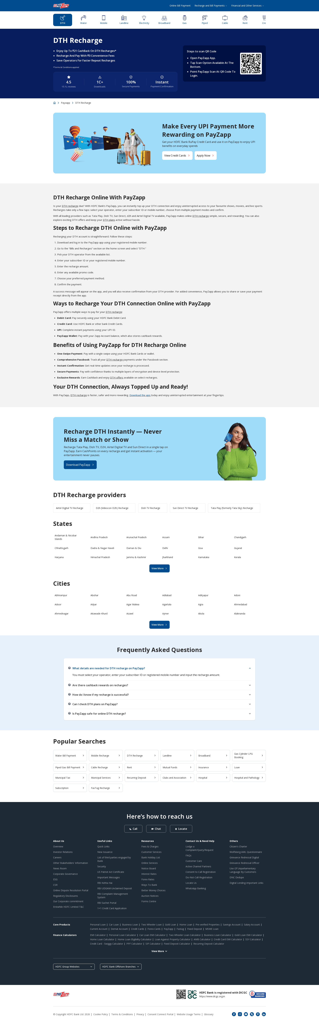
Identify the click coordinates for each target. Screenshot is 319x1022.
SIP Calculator (153, 943)
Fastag (180, 928)
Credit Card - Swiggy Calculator (106, 943)
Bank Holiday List (150, 857)
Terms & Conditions (122, 1014)
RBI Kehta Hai (104, 882)
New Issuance (104, 852)
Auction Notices (150, 895)
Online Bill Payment (180, 5)
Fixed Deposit (194, 928)
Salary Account (252, 924)
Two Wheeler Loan (151, 924)
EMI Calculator (98, 935)
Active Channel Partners (198, 866)
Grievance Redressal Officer (244, 862)
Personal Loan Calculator (122, 935)
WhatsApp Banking (196, 888)
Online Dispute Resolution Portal (70, 890)
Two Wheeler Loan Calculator (185, 935)
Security (101, 866)
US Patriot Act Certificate (110, 871)
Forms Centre (148, 901)
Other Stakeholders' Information (70, 862)
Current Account (98, 928)
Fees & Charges (150, 846)
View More (157, 568)
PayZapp (168, 928)
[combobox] (74, 967)
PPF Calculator (134, 943)
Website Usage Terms (189, 1014)
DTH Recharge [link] (83, 102)
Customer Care (194, 860)
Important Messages (108, 877)
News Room (60, 868)
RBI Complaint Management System (112, 895)
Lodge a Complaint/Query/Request (199, 848)
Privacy (140, 1014)
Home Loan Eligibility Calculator (135, 939)
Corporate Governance (65, 873)
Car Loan (114, 924)
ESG (55, 879)
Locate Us (191, 882)
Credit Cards (137, 928)
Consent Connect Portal (160, 1014)
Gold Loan (170, 924)
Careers (57, 857)
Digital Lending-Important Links (246, 882)
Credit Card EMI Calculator (228, 939)
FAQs (188, 855)
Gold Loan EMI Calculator (248, 935)
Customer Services (151, 852)
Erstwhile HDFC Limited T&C (68, 906)
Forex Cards (154, 928)
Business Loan (130, 924)
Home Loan (185, 924)
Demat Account (119, 928)
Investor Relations (63, 852)
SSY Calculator (253, 939)
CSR (55, 884)
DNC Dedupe (237, 877)
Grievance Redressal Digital (244, 857)
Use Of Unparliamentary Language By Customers (243, 870)
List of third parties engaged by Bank (114, 859)
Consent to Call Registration (201, 871)
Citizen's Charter (238, 846)
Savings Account (232, 924)
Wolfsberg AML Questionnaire (246, 852)
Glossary (208, 1014)
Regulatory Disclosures (65, 895)
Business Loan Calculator (217, 935)
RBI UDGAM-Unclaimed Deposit (114, 888)
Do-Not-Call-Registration (199, 877)
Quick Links (103, 846)
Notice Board (148, 868)
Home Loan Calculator (102, 939)
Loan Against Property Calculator (172, 939)
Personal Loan (98, 924)
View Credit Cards (175, 155)
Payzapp (65, 102)
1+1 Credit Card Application (112, 908)
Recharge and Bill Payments (210, 5)
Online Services (149, 862)
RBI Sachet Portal (106, 902)
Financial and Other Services (246, 5)
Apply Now (203, 155)
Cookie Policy (100, 1014)
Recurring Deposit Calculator (208, 943)
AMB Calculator (202, 939)
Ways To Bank (149, 884)
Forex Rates (147, 879)
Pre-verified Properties (208, 924)
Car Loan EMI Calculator (152, 935)
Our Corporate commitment (68, 901)
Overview (58, 846)
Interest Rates (149, 873)
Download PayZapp (78, 465)
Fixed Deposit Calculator (177, 943)
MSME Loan (211, 928)
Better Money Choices (153, 890)
